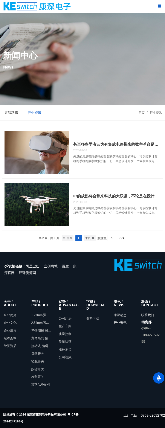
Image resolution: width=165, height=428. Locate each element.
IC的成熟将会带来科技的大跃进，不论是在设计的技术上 (116, 196)
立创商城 (51, 266)
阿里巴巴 (33, 266)
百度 (65, 266)
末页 (88, 238)
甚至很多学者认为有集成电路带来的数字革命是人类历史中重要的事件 (116, 144)
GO (121, 238)
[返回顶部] (158, 378)
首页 (142, 112)
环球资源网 (27, 273)
